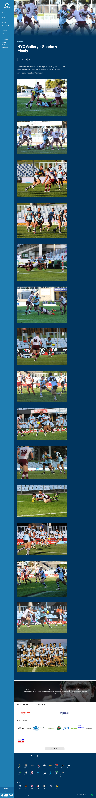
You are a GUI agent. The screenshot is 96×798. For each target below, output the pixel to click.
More (3, 33)
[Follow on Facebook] (31, 756)
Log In (5, 791)
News (3, 12)
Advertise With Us (47, 795)
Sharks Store (5, 44)
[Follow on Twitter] (34, 756)
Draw (3, 17)
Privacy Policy (26, 795)
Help (36, 795)
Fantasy (4, 28)
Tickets (4, 42)
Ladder (4, 20)
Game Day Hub (5, 37)
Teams (4, 22)
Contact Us (40, 795)
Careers (32, 795)
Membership (5, 39)
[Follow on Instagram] (37, 756)
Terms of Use (19, 795)
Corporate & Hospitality (5, 48)
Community (5, 25)
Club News (20, 41)
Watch (4, 14)
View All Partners (55, 748)
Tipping (4, 30)
